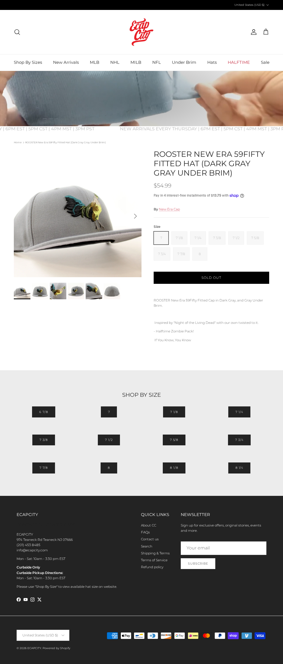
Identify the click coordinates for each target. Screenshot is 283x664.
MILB (135, 62)
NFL (156, 62)
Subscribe (198, 563)
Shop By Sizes (28, 62)
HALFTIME (239, 62)
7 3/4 (239, 440)
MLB (94, 62)
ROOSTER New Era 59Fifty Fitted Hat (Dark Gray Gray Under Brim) (65, 142)
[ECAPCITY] (141, 32)
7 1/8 (174, 412)
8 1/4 (239, 468)
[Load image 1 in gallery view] (78, 213)
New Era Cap (169, 209)
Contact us (150, 539)
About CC (148, 525)
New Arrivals (66, 62)
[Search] (17, 32)
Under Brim (184, 62)
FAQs (145, 532)
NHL (114, 62)
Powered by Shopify (56, 648)
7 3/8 (44, 440)
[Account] (252, 32)
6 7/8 (43, 412)
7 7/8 (44, 468)
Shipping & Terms (155, 553)
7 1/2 (108, 440)
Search (146, 546)
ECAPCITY (34, 648)
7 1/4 (239, 412)
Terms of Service (154, 560)
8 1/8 (174, 468)
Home (18, 142)
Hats (212, 62)
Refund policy (152, 567)
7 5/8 (174, 440)
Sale (265, 62)
